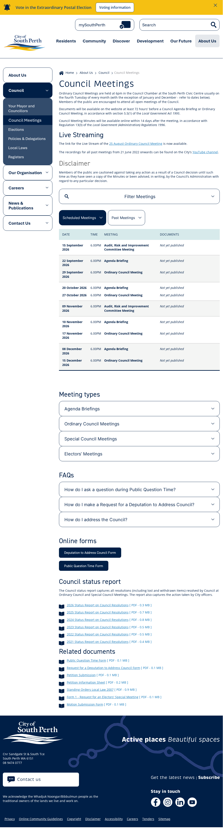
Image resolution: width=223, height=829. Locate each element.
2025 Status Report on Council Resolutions (98, 612)
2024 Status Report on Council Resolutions (98, 620)
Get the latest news (173, 777)
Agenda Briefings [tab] (82, 409)
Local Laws (17, 147)
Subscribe (209, 777)
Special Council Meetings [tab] (90, 439)
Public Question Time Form (83, 566)
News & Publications (20, 205)
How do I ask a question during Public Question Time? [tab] (120, 489)
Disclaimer (93, 819)
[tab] (82, 217)
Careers (16, 188)
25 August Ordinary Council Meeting (135, 144)
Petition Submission (81, 675)
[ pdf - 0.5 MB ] (140, 627)
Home (69, 73)
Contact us (29, 779)
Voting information (115, 7)
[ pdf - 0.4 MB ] (140, 642)
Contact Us (19, 223)
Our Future (181, 41)
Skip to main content (16, 24)
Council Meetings (25, 120)
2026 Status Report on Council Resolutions (98, 605)
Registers (16, 156)
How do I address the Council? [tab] (95, 519)
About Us (207, 41)
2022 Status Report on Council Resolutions (98, 634)
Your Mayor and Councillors (21, 108)
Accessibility (114, 819)
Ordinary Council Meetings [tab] (91, 424)
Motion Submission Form (85, 704)
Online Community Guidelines (41, 819)
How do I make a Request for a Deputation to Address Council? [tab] (129, 504)
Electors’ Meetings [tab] (83, 454)
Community (94, 41)
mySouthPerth (92, 25)
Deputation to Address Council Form (90, 552)
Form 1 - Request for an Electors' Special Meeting (102, 697)
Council (16, 90)
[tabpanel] (139, 300)
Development (150, 41)
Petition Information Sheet (86, 682)
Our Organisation (25, 172)
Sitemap (164, 819)
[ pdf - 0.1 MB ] (118, 660)
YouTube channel (205, 152)
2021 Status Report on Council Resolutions (98, 642)
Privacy (10, 819)
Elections (16, 129)
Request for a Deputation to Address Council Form (103, 668)
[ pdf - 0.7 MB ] (140, 612)
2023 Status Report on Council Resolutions (98, 627)
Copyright (74, 819)
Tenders (148, 819)
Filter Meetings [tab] (139, 196)
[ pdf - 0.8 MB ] (140, 620)
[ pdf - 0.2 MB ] (117, 682)
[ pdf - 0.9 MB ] (125, 689)
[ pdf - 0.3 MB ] (140, 605)
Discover (121, 41)
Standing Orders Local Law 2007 (90, 689)
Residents (66, 41)
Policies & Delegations (27, 138)
